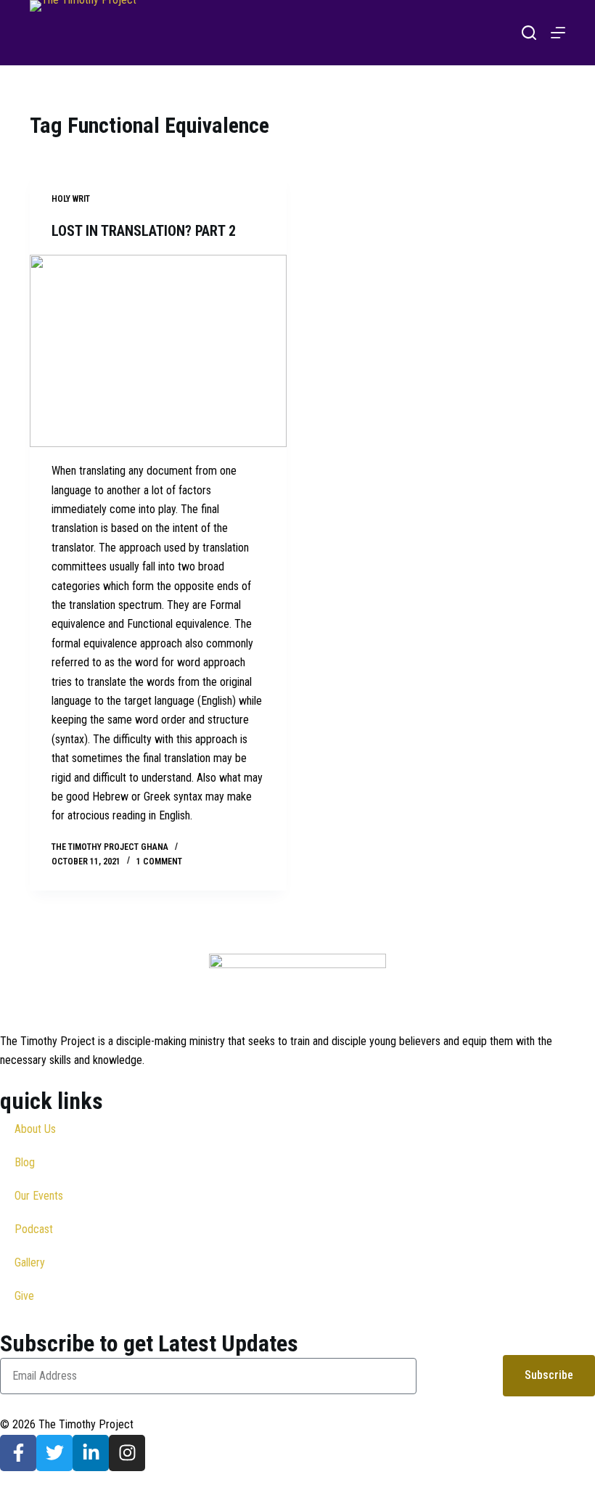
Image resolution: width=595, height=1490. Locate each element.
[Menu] (558, 32)
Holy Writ (71, 199)
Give (24, 1296)
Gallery (30, 1262)
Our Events (39, 1196)
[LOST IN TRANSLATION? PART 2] (158, 351)
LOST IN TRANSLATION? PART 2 (144, 231)
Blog (25, 1162)
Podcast (34, 1229)
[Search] (529, 32)
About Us (35, 1129)
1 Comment (159, 861)
